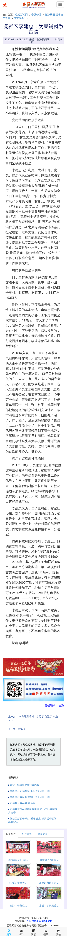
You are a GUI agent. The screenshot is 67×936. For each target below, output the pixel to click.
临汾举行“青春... (18, 882)
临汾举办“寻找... (49, 859)
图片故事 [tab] (27, 834)
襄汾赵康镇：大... (49, 882)
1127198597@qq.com (39, 921)
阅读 (33, 934)
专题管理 (36, 14)
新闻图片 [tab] (11, 834)
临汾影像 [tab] (43, 834)
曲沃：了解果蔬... (49, 905)
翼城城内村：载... (18, 859)
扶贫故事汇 (20, 18)
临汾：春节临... (18, 905)
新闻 (8, 934)
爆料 (21, 934)
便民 (45, 934)
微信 (58, 934)
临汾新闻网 (21, 14)
